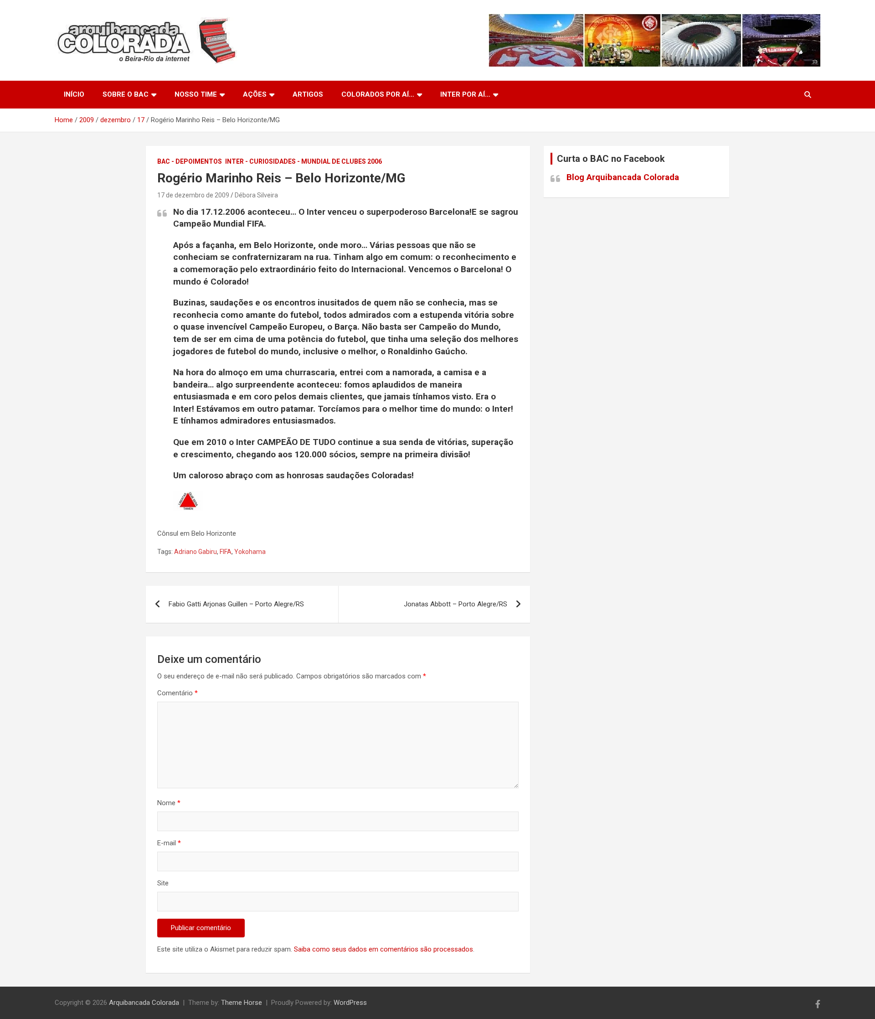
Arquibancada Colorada (144, 1002)
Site (163, 883)
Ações (255, 94)
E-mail (169, 843)
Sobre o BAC (126, 94)
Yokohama (250, 551)
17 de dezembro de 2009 (193, 195)
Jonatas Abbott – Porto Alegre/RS (455, 604)
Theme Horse (241, 1002)
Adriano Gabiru (195, 551)
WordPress (350, 1002)
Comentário (177, 693)
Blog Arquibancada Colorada (622, 177)
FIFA (226, 551)
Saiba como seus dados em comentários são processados (383, 949)
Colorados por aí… (377, 94)
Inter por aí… (465, 94)
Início (74, 94)
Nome (168, 803)
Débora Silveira (256, 195)
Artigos (308, 94)
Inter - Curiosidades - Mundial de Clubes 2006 (303, 161)
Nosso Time (196, 94)
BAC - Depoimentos (189, 161)
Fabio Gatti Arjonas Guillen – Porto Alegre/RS (236, 604)
